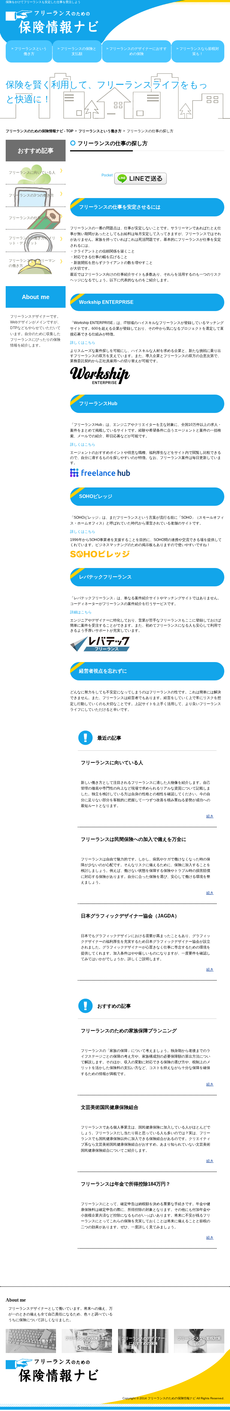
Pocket (107, 175)
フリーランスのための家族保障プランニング (129, 1030)
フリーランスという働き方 (30, 51)
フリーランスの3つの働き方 (31, 195)
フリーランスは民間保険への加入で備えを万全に (133, 839)
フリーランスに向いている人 (32, 172)
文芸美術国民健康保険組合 (109, 1107)
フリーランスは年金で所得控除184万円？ (125, 1184)
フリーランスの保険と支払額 (78, 51)
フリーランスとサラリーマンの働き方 (32, 263)
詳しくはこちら (82, 343)
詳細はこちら (81, 612)
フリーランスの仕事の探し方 (32, 218)
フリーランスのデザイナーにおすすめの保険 (138, 51)
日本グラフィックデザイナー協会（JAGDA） (130, 915)
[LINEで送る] (140, 179)
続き (210, 816)
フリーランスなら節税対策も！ (199, 51)
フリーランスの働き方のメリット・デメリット (32, 240)
